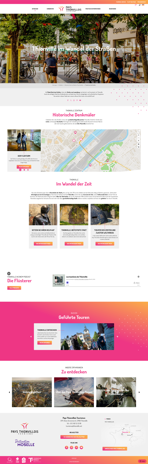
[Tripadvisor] (76, 447)
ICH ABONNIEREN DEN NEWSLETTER (74, 437)
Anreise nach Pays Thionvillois (115, 449)
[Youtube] (81, 447)
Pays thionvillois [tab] (109, 422)
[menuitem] (35, 9)
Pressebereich (141, 2)
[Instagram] (71, 447)
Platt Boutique (131, 2)
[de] (143, 5)
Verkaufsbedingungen (74, 461)
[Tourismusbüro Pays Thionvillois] (24, 434)
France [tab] (108, 419)
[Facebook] (66, 447)
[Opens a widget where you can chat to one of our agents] (142, 461)
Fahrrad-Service (121, 2)
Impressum (74, 458)
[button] (139, 5)
